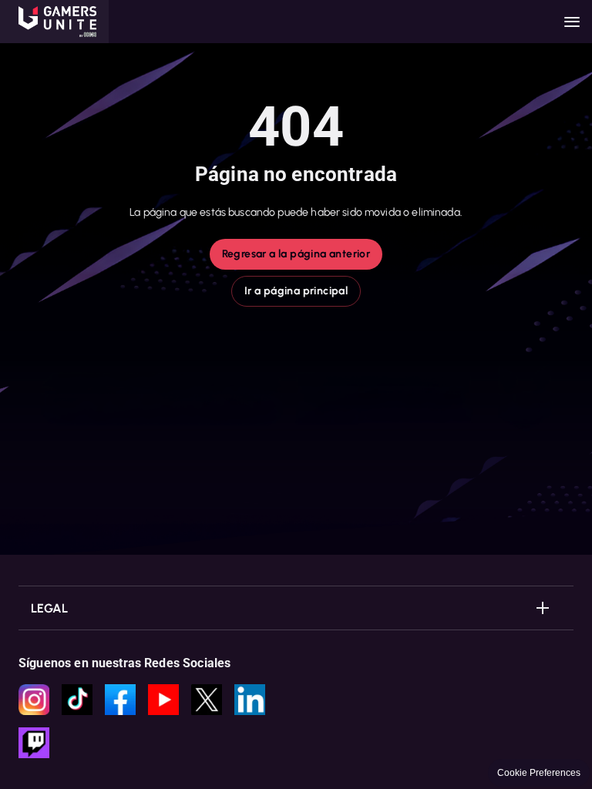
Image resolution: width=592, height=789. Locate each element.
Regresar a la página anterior (296, 253)
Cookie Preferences (538, 772)
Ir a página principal (296, 290)
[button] (54, 21)
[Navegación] (572, 21)
